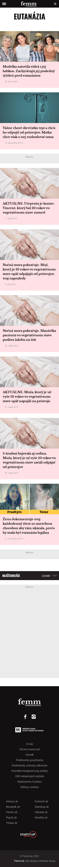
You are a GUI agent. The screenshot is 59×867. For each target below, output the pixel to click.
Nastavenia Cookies (30, 781)
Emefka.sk (41, 817)
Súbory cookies (29, 787)
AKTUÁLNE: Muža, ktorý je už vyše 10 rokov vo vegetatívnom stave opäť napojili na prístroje (27, 396)
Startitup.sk (42, 806)
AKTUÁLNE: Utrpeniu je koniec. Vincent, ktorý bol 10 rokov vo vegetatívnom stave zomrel (29, 208)
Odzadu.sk (41, 812)
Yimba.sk (11, 822)
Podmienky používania (29, 760)
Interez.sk (12, 801)
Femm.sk (11, 812)
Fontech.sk (41, 801)
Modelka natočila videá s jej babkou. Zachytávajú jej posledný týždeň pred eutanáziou (29, 71)
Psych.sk (11, 817)
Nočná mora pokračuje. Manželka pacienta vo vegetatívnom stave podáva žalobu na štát (29, 335)
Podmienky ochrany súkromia (29, 765)
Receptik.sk (13, 806)
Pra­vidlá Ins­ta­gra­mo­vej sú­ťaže (29, 770)
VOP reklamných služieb (29, 776)
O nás (29, 743)
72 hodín (46, 575)
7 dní (54, 575)
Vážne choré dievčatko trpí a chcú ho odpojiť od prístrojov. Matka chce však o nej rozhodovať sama (29, 132)
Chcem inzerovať (29, 749)
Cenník (29, 754)
